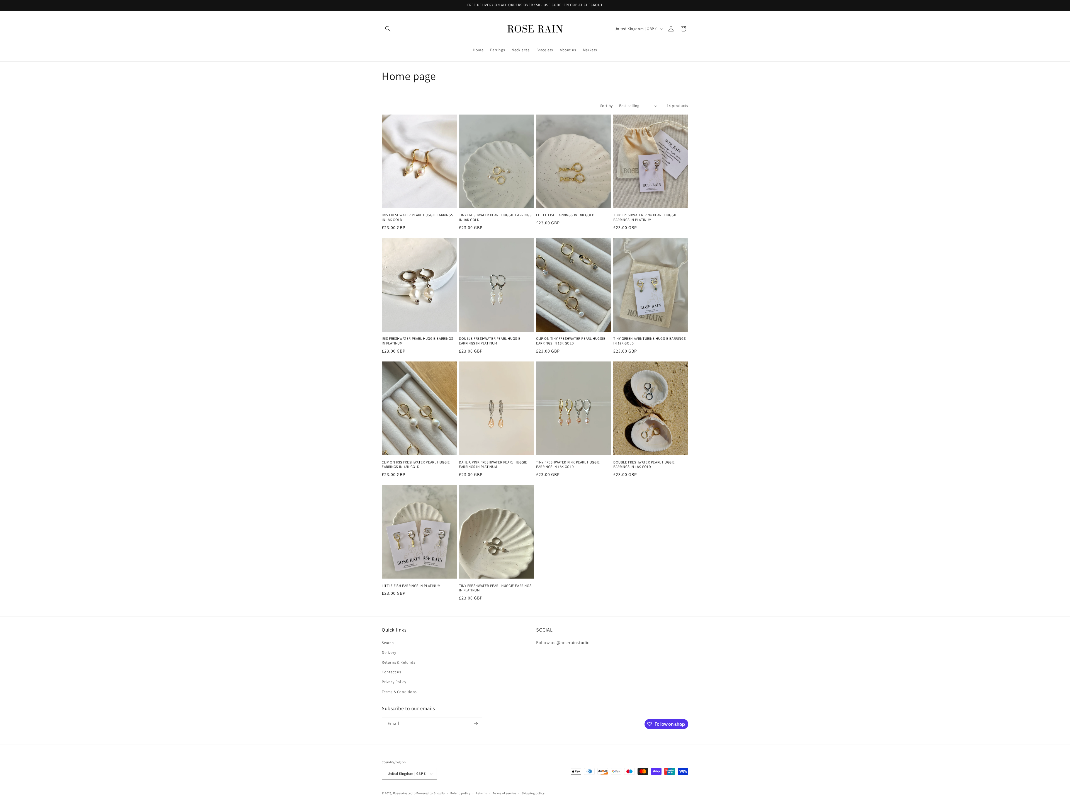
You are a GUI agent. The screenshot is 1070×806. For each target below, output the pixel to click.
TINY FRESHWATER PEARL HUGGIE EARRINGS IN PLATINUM (495, 588)
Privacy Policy (394, 681)
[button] (388, 29)
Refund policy (460, 793)
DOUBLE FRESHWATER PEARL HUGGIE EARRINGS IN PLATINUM (490, 341)
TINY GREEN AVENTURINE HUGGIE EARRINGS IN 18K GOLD (649, 341)
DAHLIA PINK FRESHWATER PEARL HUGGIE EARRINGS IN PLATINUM (493, 464)
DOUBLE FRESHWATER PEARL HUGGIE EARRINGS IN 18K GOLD (644, 464)
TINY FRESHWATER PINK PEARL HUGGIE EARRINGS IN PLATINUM (645, 217)
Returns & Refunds (398, 662)
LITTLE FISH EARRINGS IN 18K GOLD (565, 215)
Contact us (391, 671)
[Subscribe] (476, 723)
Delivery (389, 652)
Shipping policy (533, 793)
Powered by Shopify (430, 793)
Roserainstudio (404, 793)
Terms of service (504, 793)
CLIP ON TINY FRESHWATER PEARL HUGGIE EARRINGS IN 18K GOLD (570, 341)
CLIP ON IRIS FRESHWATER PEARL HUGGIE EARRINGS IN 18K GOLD (416, 464)
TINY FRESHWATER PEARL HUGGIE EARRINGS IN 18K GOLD (495, 217)
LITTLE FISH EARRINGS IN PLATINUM (411, 586)
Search (388, 642)
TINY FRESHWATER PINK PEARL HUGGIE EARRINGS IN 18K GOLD (568, 464)
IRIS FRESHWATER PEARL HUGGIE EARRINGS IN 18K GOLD (417, 217)
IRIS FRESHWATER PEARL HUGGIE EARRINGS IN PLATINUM (417, 341)
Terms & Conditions (399, 691)
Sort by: (607, 105)
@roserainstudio (573, 642)
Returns (481, 793)
